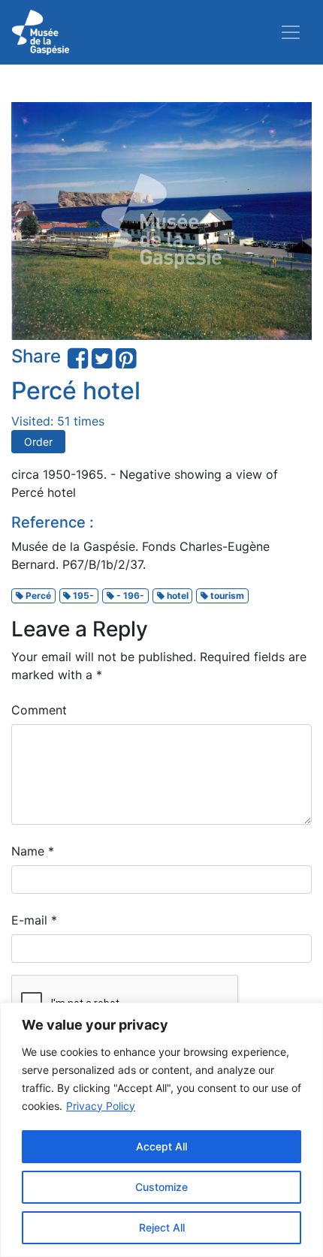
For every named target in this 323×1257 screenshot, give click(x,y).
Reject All (162, 1227)
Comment (39, 709)
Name (32, 851)
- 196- (129, 595)
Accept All (161, 1146)
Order (38, 441)
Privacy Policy (100, 1105)
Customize (161, 1186)
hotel (177, 595)
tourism (226, 595)
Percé (37, 595)
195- (82, 595)
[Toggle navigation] (290, 32)
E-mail (34, 920)
